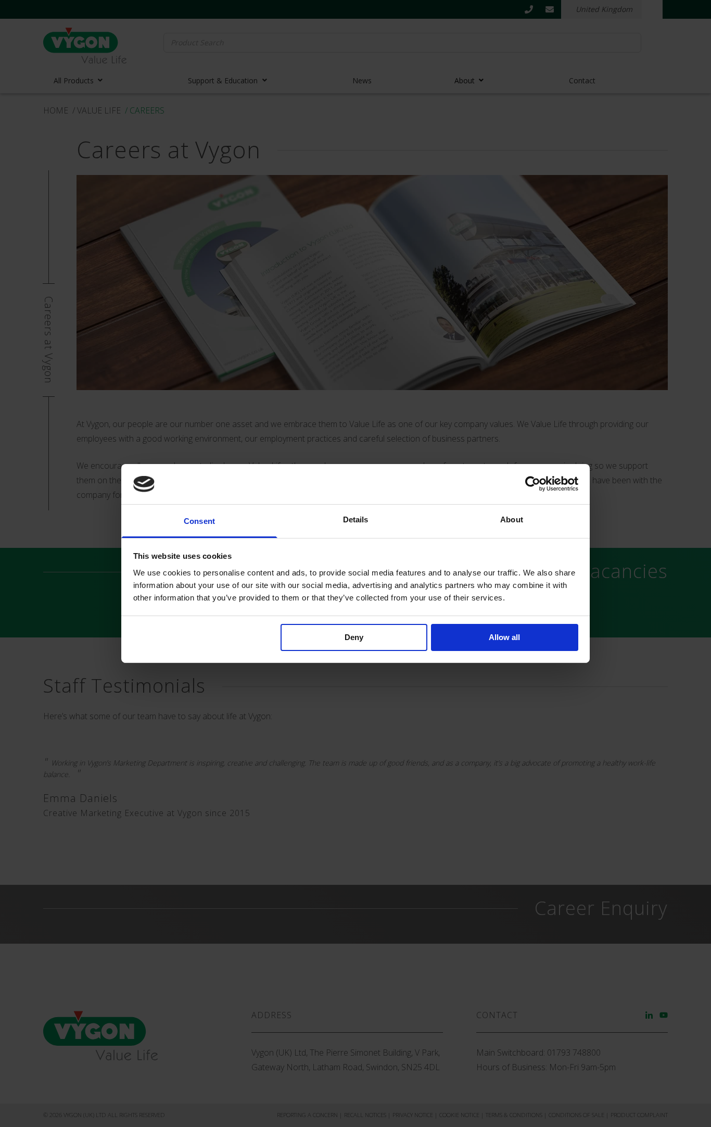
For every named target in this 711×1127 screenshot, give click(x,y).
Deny (354, 637)
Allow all (504, 637)
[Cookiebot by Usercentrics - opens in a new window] (532, 484)
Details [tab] (356, 519)
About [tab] (511, 519)
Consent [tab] (199, 521)
